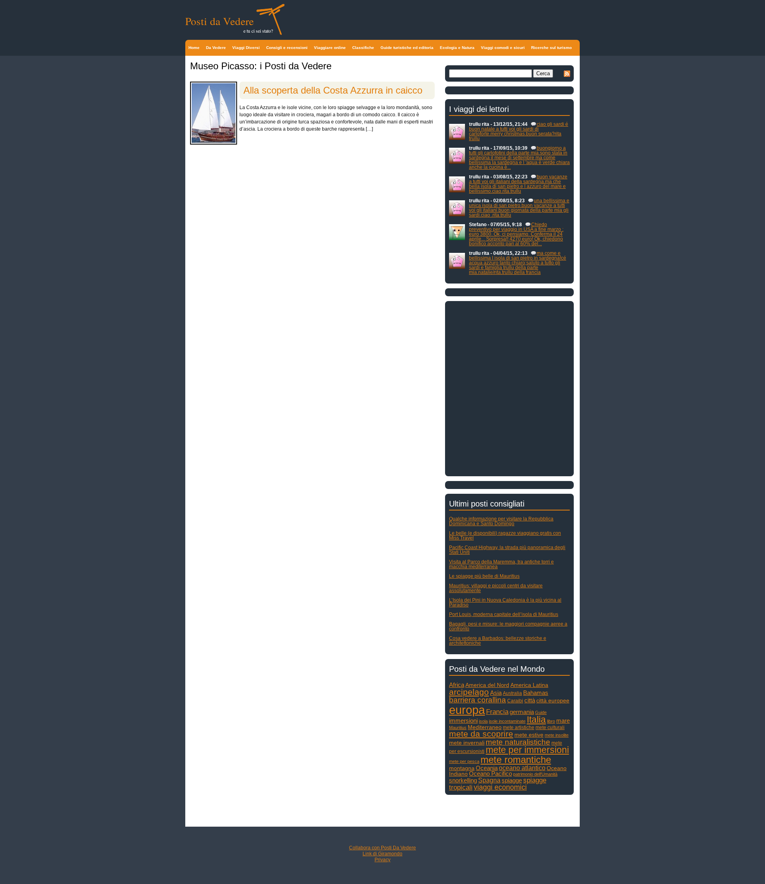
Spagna (489, 780)
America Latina (529, 685)
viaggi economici (500, 787)
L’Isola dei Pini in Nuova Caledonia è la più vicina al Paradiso (505, 602)
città (529, 700)
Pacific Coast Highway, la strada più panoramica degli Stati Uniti (507, 550)
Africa (456, 684)
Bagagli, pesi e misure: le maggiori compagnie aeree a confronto (508, 626)
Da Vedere (216, 47)
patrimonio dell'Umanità (535, 774)
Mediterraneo (485, 727)
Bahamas (535, 692)
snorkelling (463, 780)
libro (551, 721)
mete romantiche (516, 759)
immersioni (463, 720)
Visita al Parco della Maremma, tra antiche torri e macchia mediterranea (501, 564)
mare (563, 721)
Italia (536, 720)
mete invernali (466, 743)
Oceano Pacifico (490, 774)
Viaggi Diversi (246, 47)
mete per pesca (464, 761)
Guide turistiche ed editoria (407, 47)
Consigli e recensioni (287, 47)
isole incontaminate (507, 721)
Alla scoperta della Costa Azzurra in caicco (332, 90)
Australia (512, 693)
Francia (497, 712)
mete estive (528, 735)
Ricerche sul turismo (551, 47)
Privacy (382, 859)
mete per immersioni (527, 750)
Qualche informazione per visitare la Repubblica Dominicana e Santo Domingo (501, 521)
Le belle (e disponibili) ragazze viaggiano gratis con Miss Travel (505, 535)
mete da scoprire (481, 733)
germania (522, 712)
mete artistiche (518, 727)
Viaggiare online (330, 47)
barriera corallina (477, 700)
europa (467, 709)
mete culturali (550, 727)
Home (194, 47)
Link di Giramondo (382, 854)
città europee (552, 701)
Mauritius (458, 727)
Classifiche (363, 47)
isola (483, 721)
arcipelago (469, 691)
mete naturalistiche (518, 742)
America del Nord (487, 685)
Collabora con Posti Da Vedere (382, 848)
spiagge (512, 780)
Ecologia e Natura (457, 47)
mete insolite (557, 735)
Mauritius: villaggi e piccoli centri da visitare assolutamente (496, 588)
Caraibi (515, 701)
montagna (462, 768)
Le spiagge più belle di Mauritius (484, 576)
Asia (496, 692)
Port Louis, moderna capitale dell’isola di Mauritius (503, 614)
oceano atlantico (522, 767)
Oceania (487, 768)
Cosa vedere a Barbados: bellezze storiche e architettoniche (497, 641)
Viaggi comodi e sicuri (503, 47)
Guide (541, 712)
